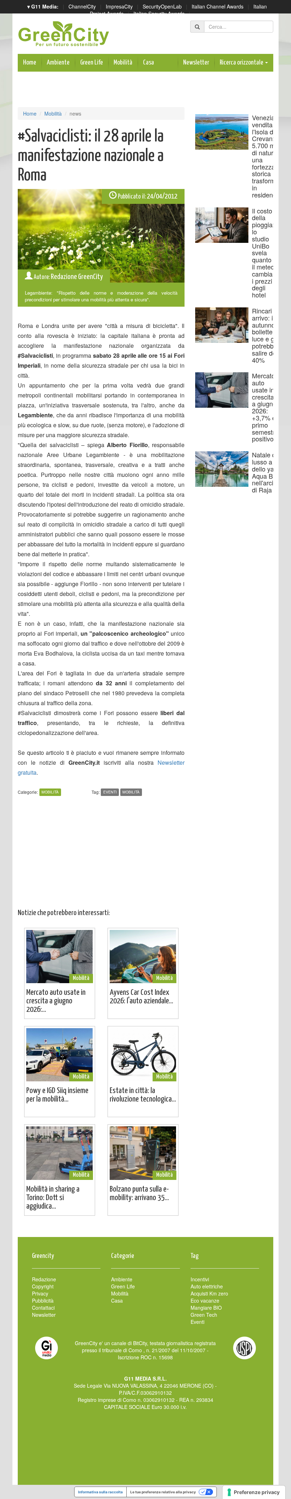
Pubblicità (43, 1300)
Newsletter (196, 62)
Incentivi (200, 1279)
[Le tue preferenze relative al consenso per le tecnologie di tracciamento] (254, 1492)
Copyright (43, 1286)
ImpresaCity (119, 6)
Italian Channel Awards (217, 6)
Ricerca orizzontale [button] (242, 62)
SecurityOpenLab (162, 6)
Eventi (110, 792)
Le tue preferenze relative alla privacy (163, 1492)
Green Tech (204, 1314)
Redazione (44, 1279)
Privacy (40, 1293)
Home (29, 62)
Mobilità (123, 62)
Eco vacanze (205, 1300)
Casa (148, 62)
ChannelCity (82, 6)
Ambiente (58, 62)
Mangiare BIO (206, 1307)
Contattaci (43, 1307)
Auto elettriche (207, 1286)
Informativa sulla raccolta (100, 1492)
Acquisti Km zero (209, 1293)
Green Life (91, 62)
